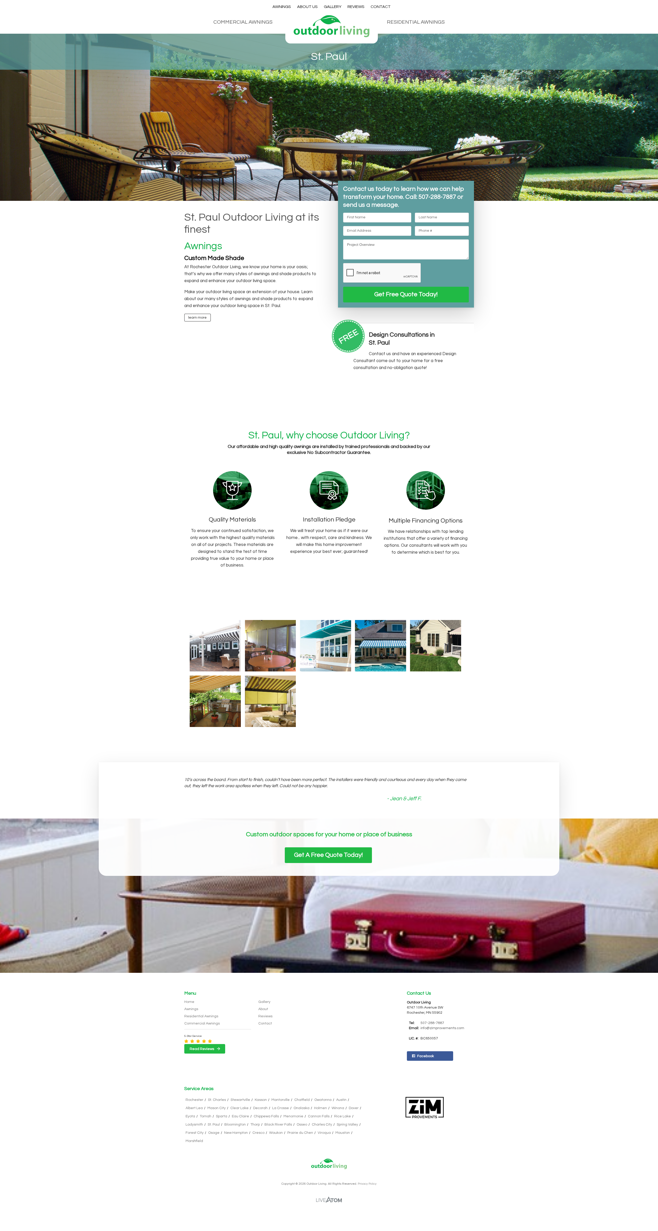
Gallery (332, 7)
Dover (354, 1108)
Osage (214, 1133)
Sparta (221, 1116)
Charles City (322, 1124)
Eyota (190, 1116)
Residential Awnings (416, 22)
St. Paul (214, 1124)
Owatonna (323, 1100)
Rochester (194, 1100)
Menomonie (293, 1116)
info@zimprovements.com (442, 1028)
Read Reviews (202, 1049)
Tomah (205, 1116)
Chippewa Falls (266, 1116)
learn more (197, 317)
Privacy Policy (367, 1183)
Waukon (276, 1133)
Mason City (216, 1108)
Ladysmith (194, 1124)
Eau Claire (240, 1116)
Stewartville (240, 1100)
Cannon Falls (319, 1116)
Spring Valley (347, 1124)
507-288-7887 (432, 1023)
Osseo (302, 1124)
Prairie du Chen (300, 1133)
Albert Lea (194, 1108)
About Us (307, 7)
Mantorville (280, 1100)
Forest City (195, 1133)
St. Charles (217, 1100)
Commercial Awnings (242, 22)
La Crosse (280, 1108)
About (263, 1009)
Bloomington (235, 1124)
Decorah (260, 1108)
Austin (341, 1100)
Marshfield (194, 1141)
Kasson (261, 1100)
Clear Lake (239, 1108)
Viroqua (324, 1133)
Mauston (342, 1133)
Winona (338, 1108)
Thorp (255, 1124)
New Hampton (236, 1133)
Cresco (258, 1133)
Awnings (281, 7)
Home (189, 1002)
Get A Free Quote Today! (328, 855)
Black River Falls (278, 1124)
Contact (381, 7)
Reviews (356, 7)
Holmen (320, 1108)
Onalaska (301, 1108)
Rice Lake (342, 1116)
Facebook (425, 1056)
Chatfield (302, 1100)
